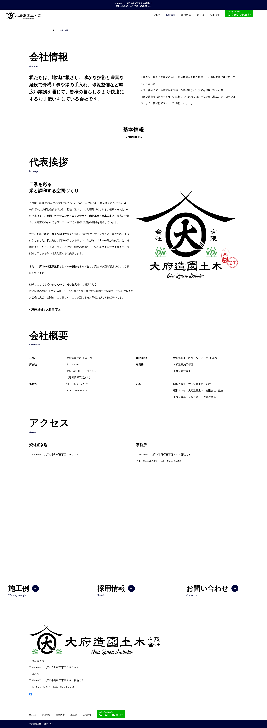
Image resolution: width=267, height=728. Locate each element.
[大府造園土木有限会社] (23, 15)
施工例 (200, 15)
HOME (156, 15)
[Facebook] (30, 694)
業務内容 (186, 15)
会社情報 (170, 15)
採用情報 (215, 15)
